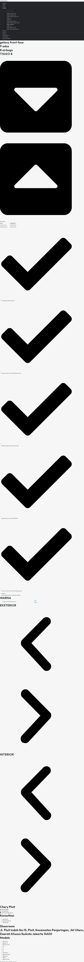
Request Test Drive (6, 920)
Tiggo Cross (5, 956)
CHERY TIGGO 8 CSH (11, 15)
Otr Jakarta (2, 221)
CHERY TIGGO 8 (10, 24)
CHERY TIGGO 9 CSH (11, 13)
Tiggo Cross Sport (6, 954)
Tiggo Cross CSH (6, 944)
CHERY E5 (9, 19)
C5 (3, 951)
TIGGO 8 (6, 54)
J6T (3, 946)
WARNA (5, 598)
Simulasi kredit (5, 922)
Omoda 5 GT (5, 952)
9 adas (4, 46)
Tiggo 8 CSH (5, 943)
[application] (7, 8)
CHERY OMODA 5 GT (11, 27)
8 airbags (6, 50)
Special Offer (5, 919)
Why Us (4, 32)
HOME (3, 5)
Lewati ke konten (3, 0)
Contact (4, 33)
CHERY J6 (9, 18)
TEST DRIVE (5, 37)
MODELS (4, 8)
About (3, 6)
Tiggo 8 (4, 957)
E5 (3, 949)
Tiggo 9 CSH (5, 941)
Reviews (4, 30)
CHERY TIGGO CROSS (11, 21)
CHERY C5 (9, 26)
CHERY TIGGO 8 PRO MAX (12, 29)
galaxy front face (12, 42)
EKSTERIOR (8, 605)
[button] (36, 139)
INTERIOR (7, 754)
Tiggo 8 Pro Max (5, 959)
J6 (3, 947)
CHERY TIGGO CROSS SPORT (13, 22)
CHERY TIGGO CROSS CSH (13, 16)
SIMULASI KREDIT (6, 38)
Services (4, 3)
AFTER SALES (5, 35)
